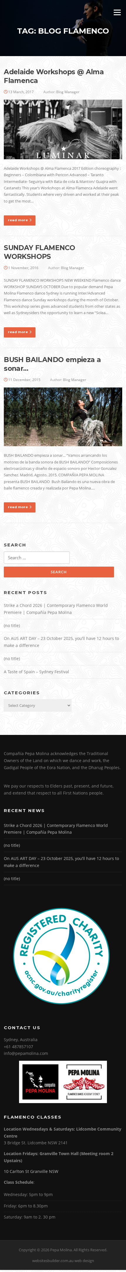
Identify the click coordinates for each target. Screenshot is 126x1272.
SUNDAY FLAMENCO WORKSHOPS (39, 252)
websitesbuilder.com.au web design (63, 1260)
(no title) (12, 625)
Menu (117, 12)
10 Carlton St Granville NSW (31, 1171)
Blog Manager (67, 91)
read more (18, 220)
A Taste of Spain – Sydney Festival (36, 671)
